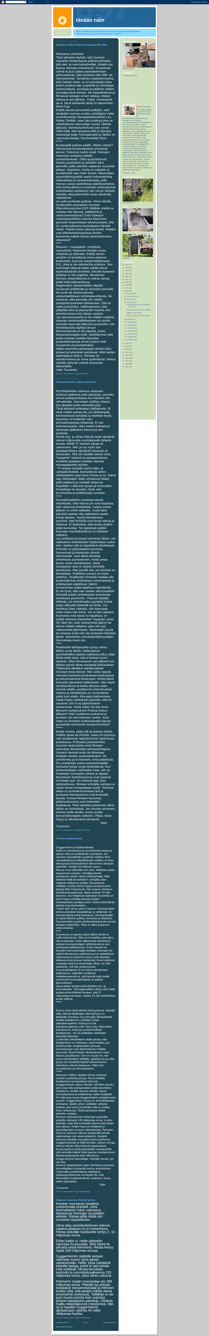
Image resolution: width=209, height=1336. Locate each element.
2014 (127, 346)
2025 (127, 265)
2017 (127, 288)
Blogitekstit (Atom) (66, 1327)
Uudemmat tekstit (62, 1322)
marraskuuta (131, 296)
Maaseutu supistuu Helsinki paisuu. (76, 1200)
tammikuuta (131, 339)
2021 (127, 276)
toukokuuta (131, 328)
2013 (127, 349)
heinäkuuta (131, 322)
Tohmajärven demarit (130, 75)
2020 (127, 279)
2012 (127, 352)
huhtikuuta (130, 331)
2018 (127, 285)
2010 (127, 358)
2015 (127, 343)
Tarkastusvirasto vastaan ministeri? (76, 382)
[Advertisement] (135, 90)
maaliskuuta (131, 334)
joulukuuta (130, 293)
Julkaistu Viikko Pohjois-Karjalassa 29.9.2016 (81, 45)
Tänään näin (90, 20)
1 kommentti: (84, 373)
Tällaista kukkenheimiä (69, 838)
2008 (127, 364)
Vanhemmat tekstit (109, 1322)
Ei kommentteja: (85, 1191)
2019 (127, 282)
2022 (127, 273)
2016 (127, 291)
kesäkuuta (130, 325)
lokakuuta (130, 299)
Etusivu (85, 1322)
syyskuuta (130, 302)
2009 (127, 361)
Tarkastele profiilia (129, 173)
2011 (127, 355)
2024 (127, 268)
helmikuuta (131, 337)
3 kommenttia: (85, 830)
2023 (127, 270)
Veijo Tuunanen (144, 107)
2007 (127, 366)
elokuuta (130, 319)
